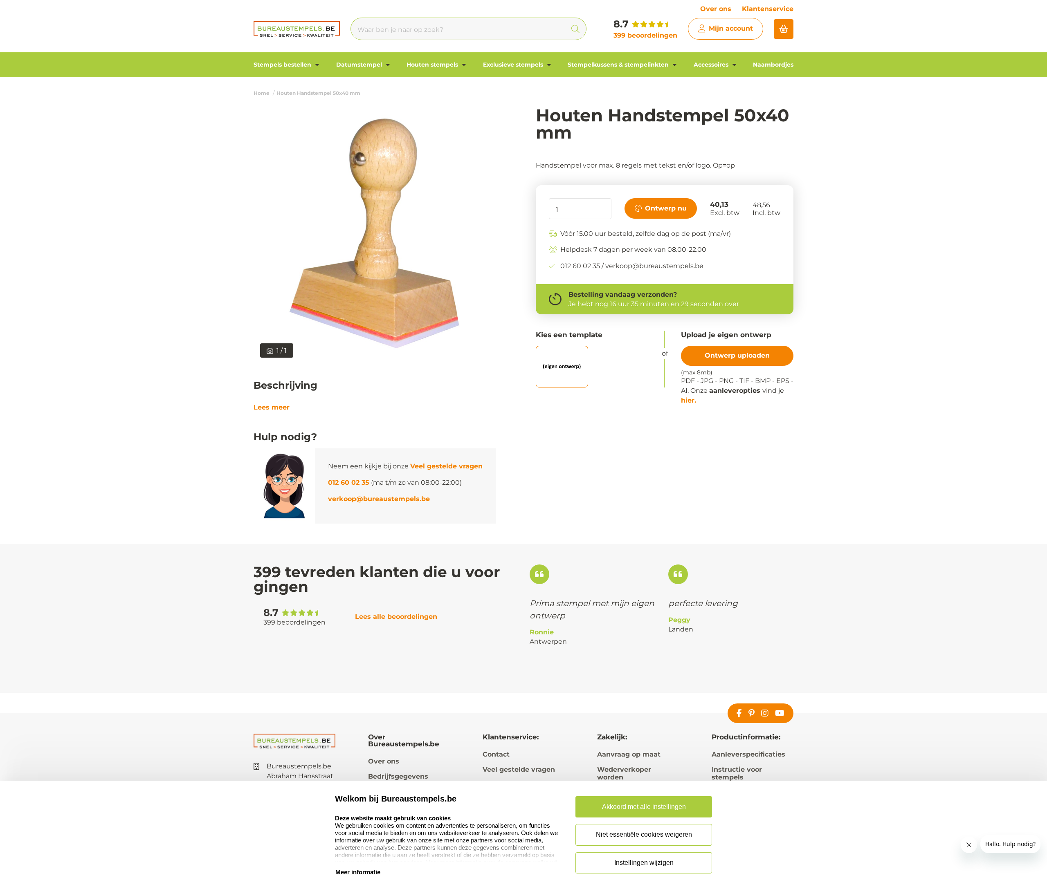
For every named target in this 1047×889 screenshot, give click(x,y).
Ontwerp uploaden (737, 355)
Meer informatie (357, 872)
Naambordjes (773, 64)
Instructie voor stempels (737, 773)
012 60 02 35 (348, 482)
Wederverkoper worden (624, 773)
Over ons (715, 9)
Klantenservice (767, 9)
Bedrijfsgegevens (398, 776)
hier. (688, 400)
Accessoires (712, 64)
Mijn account (731, 28)
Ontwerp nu (666, 208)
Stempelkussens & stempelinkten (619, 64)
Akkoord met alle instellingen (644, 806)
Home (262, 93)
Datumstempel (360, 64)
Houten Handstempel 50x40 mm (318, 93)
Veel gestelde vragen (446, 466)
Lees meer (272, 407)
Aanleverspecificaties (748, 754)
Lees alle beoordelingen (396, 616)
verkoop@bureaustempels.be (379, 499)
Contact (496, 754)
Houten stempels (433, 64)
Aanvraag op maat (629, 754)
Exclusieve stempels (514, 64)
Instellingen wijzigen (644, 862)
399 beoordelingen (645, 35)
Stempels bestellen (283, 64)
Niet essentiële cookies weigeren (644, 834)
